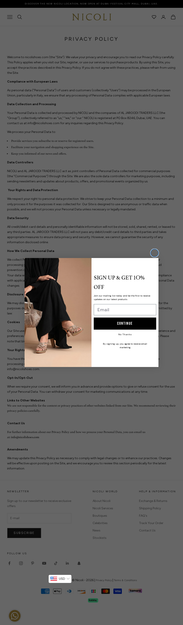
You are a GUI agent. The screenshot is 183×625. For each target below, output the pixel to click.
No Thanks (125, 334)
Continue (125, 323)
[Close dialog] (154, 253)
